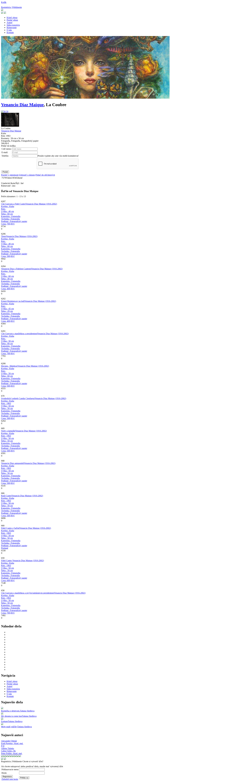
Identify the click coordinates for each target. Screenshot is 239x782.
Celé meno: (6, 149)
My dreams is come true (11, 716)
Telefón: (5, 156)
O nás (9, 30)
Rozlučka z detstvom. (10, 711)
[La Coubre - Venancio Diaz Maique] (4, 111)
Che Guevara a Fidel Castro (13, 204)
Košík (3, 2)
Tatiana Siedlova (27, 711)
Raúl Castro (6, 495)
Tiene (3, 236)
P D (2, 746)
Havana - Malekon (9, 366)
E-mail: (5, 152)
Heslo (4, 773)
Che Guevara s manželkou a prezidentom (19, 333)
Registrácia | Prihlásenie (11, 7)
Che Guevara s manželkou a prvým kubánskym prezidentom (27, 593)
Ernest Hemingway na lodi (12, 301)
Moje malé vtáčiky (9, 726)
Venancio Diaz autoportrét (12, 463)
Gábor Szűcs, (8, 751)
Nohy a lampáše (8, 431)
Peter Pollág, (11, 753)
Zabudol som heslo (10, 779)
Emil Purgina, (12, 743)
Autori (9, 22)
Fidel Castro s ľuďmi (10, 528)
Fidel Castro (6, 560)
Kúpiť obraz (12, 17)
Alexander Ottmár (9, 741)
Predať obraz (12, 20)
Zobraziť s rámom (27, 175)
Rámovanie (12, 27)
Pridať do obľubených (45, 175)
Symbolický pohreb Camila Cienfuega (18, 398)
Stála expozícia (13, 25)
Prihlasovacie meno (10, 769)
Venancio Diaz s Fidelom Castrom (16, 269)
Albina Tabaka (7, 748)
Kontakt (10, 32)
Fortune (4, 721)
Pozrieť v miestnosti (10, 175)
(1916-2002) (41, 204)
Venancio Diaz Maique (22, 104)
